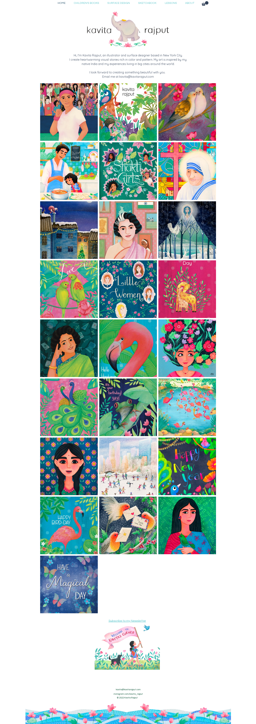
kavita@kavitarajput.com (136, 76)
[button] (205, 3)
